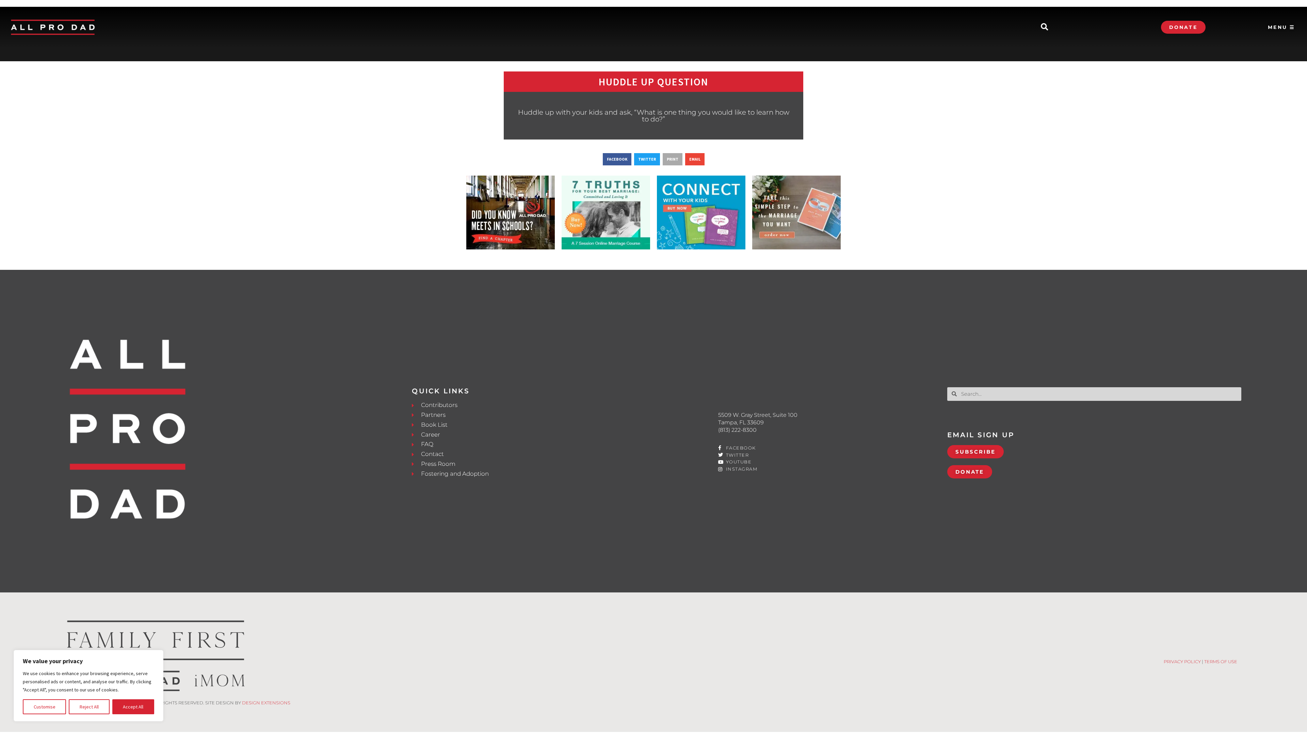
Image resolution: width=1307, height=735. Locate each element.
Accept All (133, 707)
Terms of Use (1220, 661)
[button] (1044, 27)
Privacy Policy (1182, 661)
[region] (88, 685)
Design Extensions (266, 702)
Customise (44, 707)
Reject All (89, 707)
